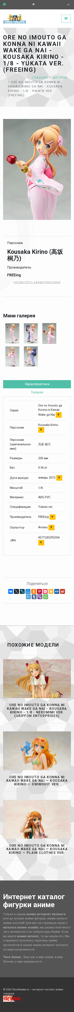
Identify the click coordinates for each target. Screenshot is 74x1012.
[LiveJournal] (22, 591)
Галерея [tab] (37, 392)
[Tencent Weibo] (28, 596)
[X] (16, 591)
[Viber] (39, 596)
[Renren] (56, 591)
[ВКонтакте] (10, 591)
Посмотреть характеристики (37, 282)
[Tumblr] (34, 596)
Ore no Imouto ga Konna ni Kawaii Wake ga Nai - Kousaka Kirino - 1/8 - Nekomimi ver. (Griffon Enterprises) (37, 710)
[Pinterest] (39, 591)
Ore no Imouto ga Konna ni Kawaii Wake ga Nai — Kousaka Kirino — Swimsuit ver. (37, 780)
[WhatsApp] (45, 596)
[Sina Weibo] (62, 591)
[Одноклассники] (33, 591)
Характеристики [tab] (37, 384)
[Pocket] (45, 591)
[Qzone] (51, 591)
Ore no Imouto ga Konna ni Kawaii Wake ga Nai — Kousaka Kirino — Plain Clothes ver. (37, 849)
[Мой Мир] (27, 591)
